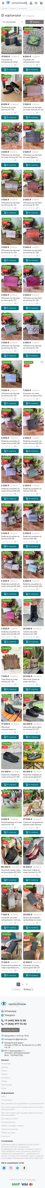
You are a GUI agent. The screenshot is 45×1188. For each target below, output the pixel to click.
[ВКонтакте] (4, 1168)
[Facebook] (24, 1168)
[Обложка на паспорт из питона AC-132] (11, 374)
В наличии (6, 1064)
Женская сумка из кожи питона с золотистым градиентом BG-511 (31, 680)
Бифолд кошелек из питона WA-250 (32, 537)
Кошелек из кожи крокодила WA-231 (31, 966)
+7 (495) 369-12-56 (15, 1020)
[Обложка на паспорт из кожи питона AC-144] (33, 88)
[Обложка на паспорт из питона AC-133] (33, 326)
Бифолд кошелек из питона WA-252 (32, 490)
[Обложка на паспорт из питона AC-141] (11, 183)
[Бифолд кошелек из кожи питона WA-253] (11, 469)
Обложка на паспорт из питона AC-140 (32, 204)
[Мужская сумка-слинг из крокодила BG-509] (11, 850)
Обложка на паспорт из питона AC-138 (32, 251)
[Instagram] (11, 1168)
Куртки (4, 1067)
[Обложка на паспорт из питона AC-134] (11, 326)
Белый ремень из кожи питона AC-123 (11, 823)
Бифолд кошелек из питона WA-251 (10, 537)
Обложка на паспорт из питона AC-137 (10, 299)
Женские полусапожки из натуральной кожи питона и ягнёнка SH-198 (11, 728)
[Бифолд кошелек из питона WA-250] (33, 517)
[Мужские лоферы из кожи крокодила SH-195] (33, 755)
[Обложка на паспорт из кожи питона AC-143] (11, 135)
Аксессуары (6, 1085)
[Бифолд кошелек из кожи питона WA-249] (11, 564)
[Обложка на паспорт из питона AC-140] (33, 183)
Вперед (27, 989)
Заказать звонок (10, 1030)
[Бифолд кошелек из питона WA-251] (11, 517)
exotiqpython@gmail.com (15, 1039)
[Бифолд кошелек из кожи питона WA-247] (11, 612)
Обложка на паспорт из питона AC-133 (32, 347)
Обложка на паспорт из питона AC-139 (10, 251)
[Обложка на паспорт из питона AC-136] (33, 278)
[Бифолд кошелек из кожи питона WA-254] (33, 422)
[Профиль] (31, 3)
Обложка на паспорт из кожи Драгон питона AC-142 (32, 156)
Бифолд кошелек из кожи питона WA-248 (32, 585)
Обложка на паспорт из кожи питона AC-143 (11, 156)
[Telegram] (17, 1168)
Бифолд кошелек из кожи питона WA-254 (32, 442)
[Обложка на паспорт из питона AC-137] (11, 278)
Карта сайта (31, 1179)
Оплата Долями (8, 1122)
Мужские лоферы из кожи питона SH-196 (10, 776)
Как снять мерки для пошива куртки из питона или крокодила (22, 1108)
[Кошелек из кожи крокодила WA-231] (33, 946)
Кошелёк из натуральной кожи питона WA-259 (9, 61)
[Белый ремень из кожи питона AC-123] (11, 803)
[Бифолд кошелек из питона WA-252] (33, 469)
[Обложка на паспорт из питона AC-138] (33, 231)
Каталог (13, 8)
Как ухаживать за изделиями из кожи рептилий (22, 1103)
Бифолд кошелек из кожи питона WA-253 (10, 490)
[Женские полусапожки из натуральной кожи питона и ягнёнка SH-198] (11, 707)
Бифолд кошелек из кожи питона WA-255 (10, 442)
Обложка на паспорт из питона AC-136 (32, 299)
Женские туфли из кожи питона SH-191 (32, 871)
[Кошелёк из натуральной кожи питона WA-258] (33, 40)
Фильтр (36, 22)
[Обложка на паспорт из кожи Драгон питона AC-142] (33, 135)
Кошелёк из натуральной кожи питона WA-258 (31, 61)
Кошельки (5, 1078)
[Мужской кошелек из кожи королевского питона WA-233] (11, 946)
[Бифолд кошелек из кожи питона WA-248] (33, 564)
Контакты (5, 1136)
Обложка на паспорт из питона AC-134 (10, 347)
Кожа (3, 1088)
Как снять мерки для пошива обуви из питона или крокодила (22, 1114)
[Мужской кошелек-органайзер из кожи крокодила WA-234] (33, 898)
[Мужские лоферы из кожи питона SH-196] (11, 755)
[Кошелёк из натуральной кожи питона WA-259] (11, 40)
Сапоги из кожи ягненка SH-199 (30, 633)
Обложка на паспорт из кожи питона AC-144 (33, 108)
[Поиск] (26, 3)
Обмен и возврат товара (12, 1126)
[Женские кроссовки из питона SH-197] (33, 707)
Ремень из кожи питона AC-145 (8, 108)
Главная (4, 8)
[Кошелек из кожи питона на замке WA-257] (33, 374)
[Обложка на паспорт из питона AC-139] (11, 231)
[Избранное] (20, 28)
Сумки (4, 1071)
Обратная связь (8, 1133)
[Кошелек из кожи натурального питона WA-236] (11, 898)
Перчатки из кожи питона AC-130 (9, 680)
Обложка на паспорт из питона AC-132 (10, 394)
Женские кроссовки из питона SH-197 (32, 728)
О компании (6, 1100)
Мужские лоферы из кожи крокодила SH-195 (32, 776)
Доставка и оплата (9, 1119)
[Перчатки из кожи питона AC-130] (11, 660)
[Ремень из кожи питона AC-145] (11, 88)
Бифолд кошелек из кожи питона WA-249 (10, 585)
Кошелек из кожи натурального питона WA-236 (10, 919)
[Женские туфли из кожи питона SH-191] (33, 850)
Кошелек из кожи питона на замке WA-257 (32, 394)
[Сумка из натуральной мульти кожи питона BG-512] (33, 803)
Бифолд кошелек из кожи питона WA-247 (10, 633)
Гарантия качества (9, 1129)
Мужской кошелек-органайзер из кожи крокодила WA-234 (32, 919)
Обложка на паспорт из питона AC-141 (10, 204)
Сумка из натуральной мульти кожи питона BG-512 (33, 823)
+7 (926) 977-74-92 (15, 1024)
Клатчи (4, 1074)
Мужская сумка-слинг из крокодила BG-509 (11, 871)
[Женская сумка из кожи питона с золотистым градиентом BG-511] (33, 660)
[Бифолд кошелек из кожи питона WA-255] (11, 422)
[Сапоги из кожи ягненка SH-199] (33, 612)
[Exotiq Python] (15, 3)
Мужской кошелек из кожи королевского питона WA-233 (11, 966)
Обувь (4, 1081)
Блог (3, 1096)
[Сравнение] (20, 32)
